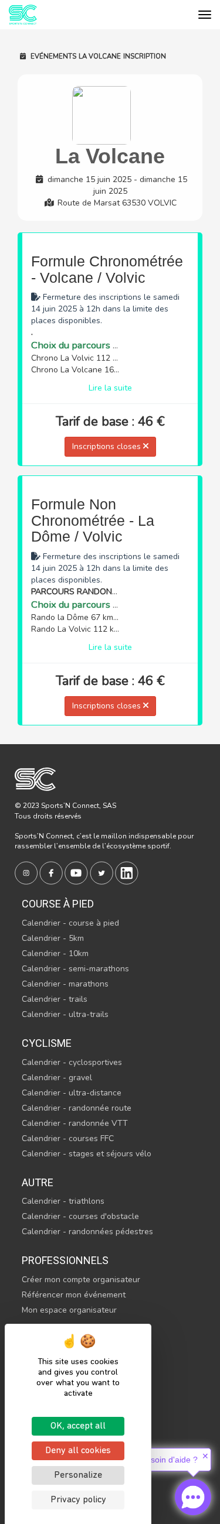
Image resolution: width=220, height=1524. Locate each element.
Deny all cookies (78, 1450)
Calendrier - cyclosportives (72, 1062)
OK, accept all (78, 1426)
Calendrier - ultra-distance (71, 1092)
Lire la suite (110, 387)
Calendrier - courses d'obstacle (80, 1216)
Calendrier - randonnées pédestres (87, 1231)
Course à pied (58, 904)
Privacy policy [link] (78, 1500)
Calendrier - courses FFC (68, 1138)
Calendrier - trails (54, 999)
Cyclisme (47, 1043)
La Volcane (100, 56)
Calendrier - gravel (57, 1077)
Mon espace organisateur (69, 1310)
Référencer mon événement (74, 1294)
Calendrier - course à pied (70, 923)
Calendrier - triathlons (63, 1201)
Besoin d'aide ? (169, 1459)
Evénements (52, 56)
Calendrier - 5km (53, 938)
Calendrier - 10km (55, 953)
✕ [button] (205, 1456)
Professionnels (65, 1260)
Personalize (78, 1475)
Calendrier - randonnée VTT (75, 1123)
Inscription (144, 56)
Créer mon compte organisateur (81, 1279)
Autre (37, 1182)
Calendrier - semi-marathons (75, 968)
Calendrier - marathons (65, 983)
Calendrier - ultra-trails (65, 1014)
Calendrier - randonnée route (76, 1108)
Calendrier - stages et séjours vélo (86, 1153)
